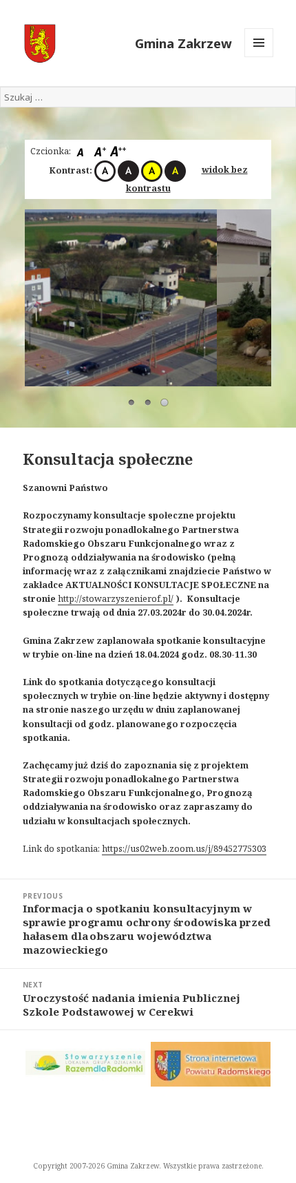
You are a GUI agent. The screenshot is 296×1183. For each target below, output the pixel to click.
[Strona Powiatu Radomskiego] (210, 1064)
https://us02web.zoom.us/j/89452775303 (184, 849)
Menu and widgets (259, 56)
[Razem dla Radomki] (85, 1063)
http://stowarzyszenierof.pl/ (115, 599)
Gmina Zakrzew (183, 43)
